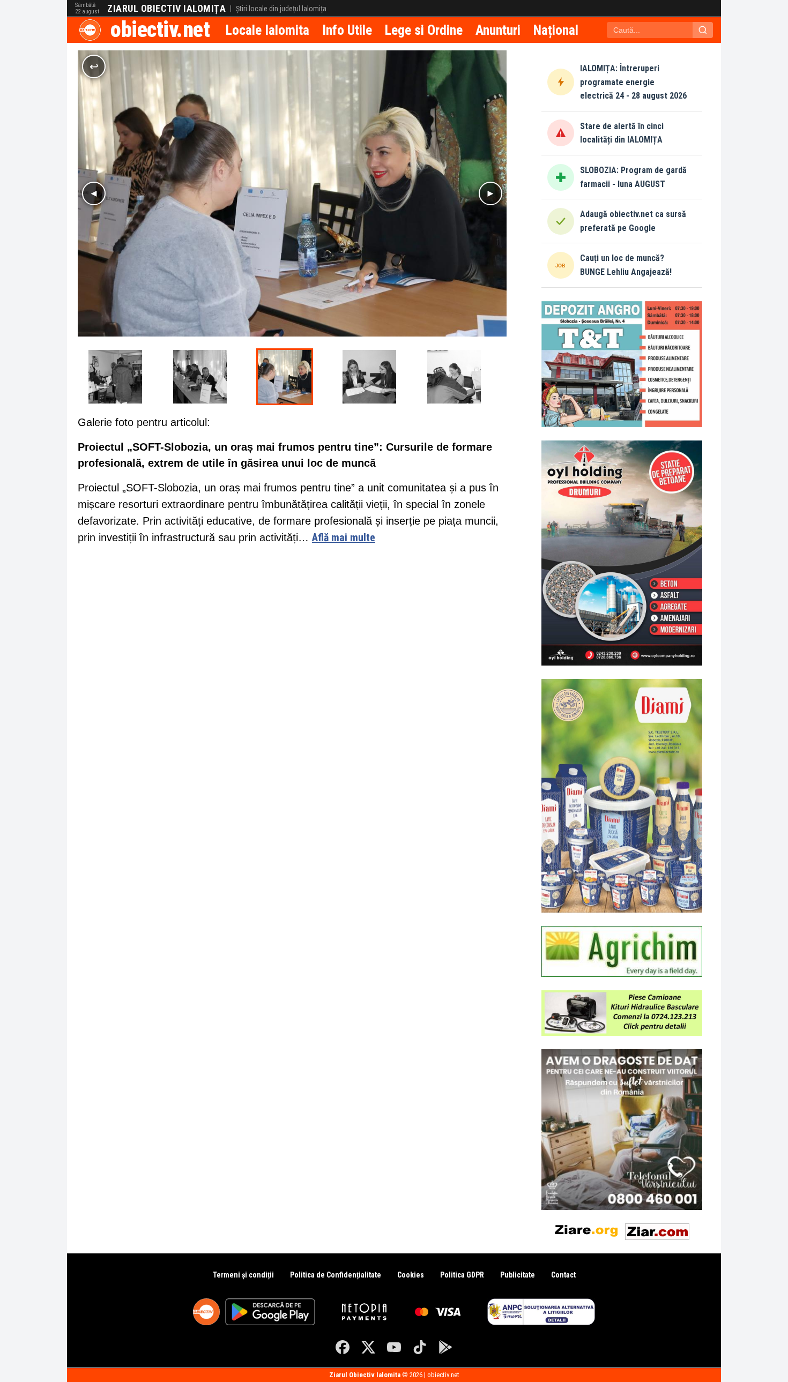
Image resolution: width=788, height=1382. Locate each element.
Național (555, 30)
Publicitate (517, 1275)
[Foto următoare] (490, 193)
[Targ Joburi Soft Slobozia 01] (200, 377)
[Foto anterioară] (94, 193)
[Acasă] (90, 30)
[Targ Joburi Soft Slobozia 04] (369, 377)
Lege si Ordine (424, 30)
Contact (563, 1275)
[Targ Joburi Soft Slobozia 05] (454, 377)
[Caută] (703, 30)
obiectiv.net (160, 29)
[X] (368, 1347)
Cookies (410, 1275)
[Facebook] (343, 1347)
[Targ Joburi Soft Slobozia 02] (115, 377)
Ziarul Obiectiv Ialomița (166, 8)
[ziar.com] (657, 1229)
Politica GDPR (462, 1275)
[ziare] (586, 1229)
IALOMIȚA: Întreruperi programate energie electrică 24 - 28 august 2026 (633, 82)
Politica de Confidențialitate (335, 1275)
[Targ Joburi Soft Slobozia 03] (284, 377)
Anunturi (498, 30)
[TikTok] (420, 1347)
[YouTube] (394, 1347)
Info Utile (347, 30)
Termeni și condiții (243, 1275)
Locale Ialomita (267, 30)
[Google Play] (445, 1347)
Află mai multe (343, 537)
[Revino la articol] (94, 66)
